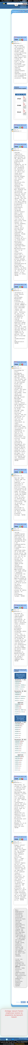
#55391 (23, 685)
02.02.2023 (20, 469)
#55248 (23, 752)
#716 (23, 711)
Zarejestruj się (17, 0)
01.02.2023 (20, 837)
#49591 (18, 762)
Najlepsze (23, 5)
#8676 (17, 709)
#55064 (18, 694)
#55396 (17, 688)
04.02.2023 (20, 37)
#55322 (18, 683)
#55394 (17, 687)
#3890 (18, 706)
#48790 (19, 756)
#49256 (18, 760)
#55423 (18, 735)
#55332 (18, 733)
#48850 (18, 764)
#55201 (18, 693)
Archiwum (23, 1)
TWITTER (9, 1040)
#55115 (17, 698)
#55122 (18, 745)
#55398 (23, 687)
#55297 (19, 741)
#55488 (19, 724)
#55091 (23, 698)
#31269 (17, 711)
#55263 (19, 743)
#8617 (23, 709)
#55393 (17, 685)
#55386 (17, 731)
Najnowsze (23, 7)
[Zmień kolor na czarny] (5, 3)
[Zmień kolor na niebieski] (2, 3)
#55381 (18, 746)
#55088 (22, 700)
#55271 (17, 696)
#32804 (17, 713)
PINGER (15, 1040)
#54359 (18, 766)
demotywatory (24, 1041)
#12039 (19, 704)
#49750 (19, 758)
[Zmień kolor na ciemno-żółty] (4, 3)
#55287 (17, 737)
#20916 (18, 708)
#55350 (17, 752)
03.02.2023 (20, 125)
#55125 (17, 700)
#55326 (17, 729)
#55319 (18, 681)
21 (17, 475)
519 (26, 11)
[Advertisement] (7, 504)
